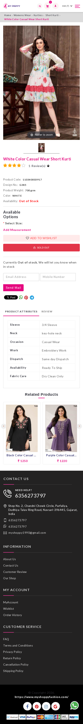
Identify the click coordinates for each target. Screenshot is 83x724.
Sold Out (43, 247)
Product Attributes (21, 311)
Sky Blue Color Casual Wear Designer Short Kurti (61, 450)
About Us (9, 559)
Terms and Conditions (18, 645)
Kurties (38, 15)
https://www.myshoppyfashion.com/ (42, 697)
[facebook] (27, 706)
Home (7, 15)
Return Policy (12, 658)
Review (47, 311)
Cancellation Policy (16, 664)
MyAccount (10, 602)
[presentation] (3, 426)
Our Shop (9, 578)
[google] (55, 706)
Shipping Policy (13, 671)
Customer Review (15, 572)
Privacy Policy (12, 652)
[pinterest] (37, 706)
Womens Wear (22, 15)
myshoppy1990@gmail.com (27, 532)
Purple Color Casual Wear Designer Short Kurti (22, 455)
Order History (12, 615)
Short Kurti (52, 15)
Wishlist (8, 608)
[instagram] (46, 706)
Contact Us (10, 565)
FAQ (6, 639)
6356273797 (30, 495)
